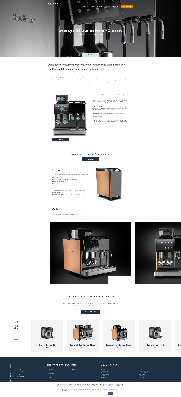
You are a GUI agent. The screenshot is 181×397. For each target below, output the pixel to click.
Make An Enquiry (127, 6)
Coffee (92, 6)
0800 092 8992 (110, 365)
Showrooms (121, 1)
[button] (90, 55)
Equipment (100, 6)
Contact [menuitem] (19, 374)
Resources (115, 6)
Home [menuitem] (18, 364)
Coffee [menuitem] (18, 367)
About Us (130, 1)
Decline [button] (116, 393)
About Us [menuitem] (19, 369)
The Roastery (110, 1)
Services (107, 6)
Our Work (85, 6)
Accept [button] (110, 393)
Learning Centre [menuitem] (21, 371)
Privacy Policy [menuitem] (20, 376)
